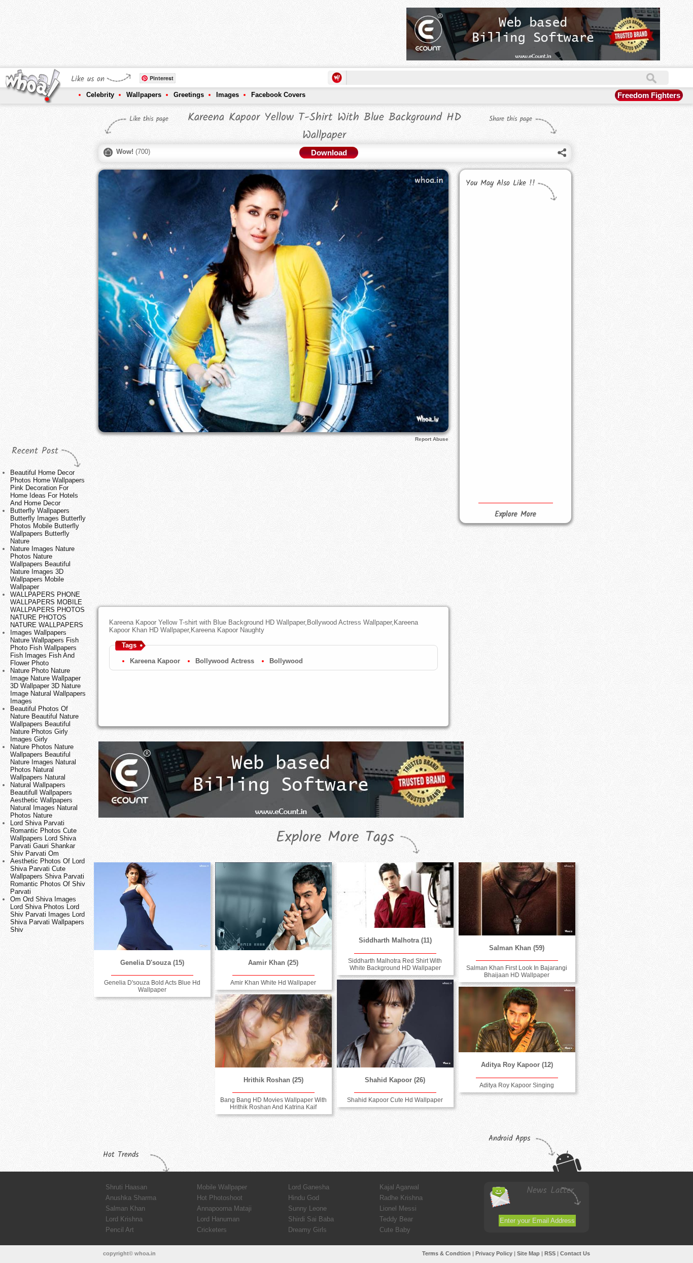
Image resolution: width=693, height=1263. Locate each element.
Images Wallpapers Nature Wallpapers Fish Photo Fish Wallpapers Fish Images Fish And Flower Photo (44, 648)
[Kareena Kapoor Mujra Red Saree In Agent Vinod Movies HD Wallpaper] (539, 437)
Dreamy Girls (307, 1230)
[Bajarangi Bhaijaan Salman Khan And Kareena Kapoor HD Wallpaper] (488, 397)
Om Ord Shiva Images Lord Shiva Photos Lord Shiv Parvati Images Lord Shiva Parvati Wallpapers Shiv (47, 914)
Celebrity (100, 95)
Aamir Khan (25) (273, 962)
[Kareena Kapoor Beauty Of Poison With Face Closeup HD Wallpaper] (539, 474)
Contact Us (575, 1253)
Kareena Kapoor (155, 661)
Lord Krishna (124, 1219)
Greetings (189, 95)
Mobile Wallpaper (222, 1187)
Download (329, 152)
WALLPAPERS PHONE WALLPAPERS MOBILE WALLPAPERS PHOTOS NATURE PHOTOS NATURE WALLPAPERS (47, 610)
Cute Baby (394, 1230)
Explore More (515, 514)
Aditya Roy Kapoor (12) (517, 1064)
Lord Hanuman (218, 1219)
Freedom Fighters (648, 95)
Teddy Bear (396, 1219)
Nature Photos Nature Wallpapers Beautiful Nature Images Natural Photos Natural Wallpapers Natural (43, 762)
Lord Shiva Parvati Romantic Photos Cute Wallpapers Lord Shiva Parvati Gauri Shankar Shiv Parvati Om (43, 838)
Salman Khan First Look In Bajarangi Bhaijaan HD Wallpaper (516, 971)
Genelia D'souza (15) (152, 962)
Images (227, 95)
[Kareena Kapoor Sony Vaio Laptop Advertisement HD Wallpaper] (488, 434)
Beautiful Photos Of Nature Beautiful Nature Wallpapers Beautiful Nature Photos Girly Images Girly (44, 724)
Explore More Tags (335, 837)
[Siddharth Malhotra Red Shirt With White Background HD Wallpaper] (395, 895)
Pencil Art (120, 1230)
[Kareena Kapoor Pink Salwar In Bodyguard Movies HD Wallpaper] (539, 403)
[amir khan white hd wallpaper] (273, 906)
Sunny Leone (307, 1208)
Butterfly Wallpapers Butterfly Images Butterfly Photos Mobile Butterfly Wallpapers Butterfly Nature (48, 526)
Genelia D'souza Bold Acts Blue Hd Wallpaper (152, 986)
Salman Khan (125, 1208)
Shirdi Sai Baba (311, 1219)
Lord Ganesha (308, 1187)
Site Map (528, 1253)
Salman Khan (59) (516, 948)
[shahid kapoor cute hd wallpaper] (395, 1023)
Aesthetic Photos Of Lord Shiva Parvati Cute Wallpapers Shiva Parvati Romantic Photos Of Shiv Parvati (47, 876)
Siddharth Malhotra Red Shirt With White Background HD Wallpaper (395, 964)
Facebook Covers (278, 95)
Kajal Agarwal (399, 1187)
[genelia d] (152, 906)
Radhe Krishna (401, 1198)
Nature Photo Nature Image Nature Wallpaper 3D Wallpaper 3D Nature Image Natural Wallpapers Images (48, 686)
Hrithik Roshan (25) (273, 1080)
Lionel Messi (398, 1208)
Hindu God (303, 1198)
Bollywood (286, 661)
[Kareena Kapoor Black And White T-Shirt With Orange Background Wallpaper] (488, 471)
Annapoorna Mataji (224, 1208)
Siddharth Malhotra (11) (395, 940)
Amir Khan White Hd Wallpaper (273, 982)
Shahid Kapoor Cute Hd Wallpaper (395, 1100)
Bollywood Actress (224, 661)
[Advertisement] (214, 30)
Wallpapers (143, 95)
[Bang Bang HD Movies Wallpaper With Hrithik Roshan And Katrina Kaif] (273, 1030)
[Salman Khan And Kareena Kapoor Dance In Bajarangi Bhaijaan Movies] (539, 365)
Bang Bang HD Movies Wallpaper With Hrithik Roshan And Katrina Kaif (273, 1103)
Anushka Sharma (131, 1198)
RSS (550, 1253)
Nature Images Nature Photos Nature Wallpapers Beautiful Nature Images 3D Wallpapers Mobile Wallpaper (42, 568)
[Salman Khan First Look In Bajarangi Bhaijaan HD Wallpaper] (517, 898)
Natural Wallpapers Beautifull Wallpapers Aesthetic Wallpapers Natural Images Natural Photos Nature (44, 800)
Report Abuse (431, 439)
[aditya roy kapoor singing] (517, 1019)
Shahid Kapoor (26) (395, 1080)
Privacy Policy (493, 1253)
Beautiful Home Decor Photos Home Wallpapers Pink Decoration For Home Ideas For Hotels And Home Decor (47, 488)
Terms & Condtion (446, 1253)
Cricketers (212, 1230)
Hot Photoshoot (219, 1198)
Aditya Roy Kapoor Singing (516, 1085)
